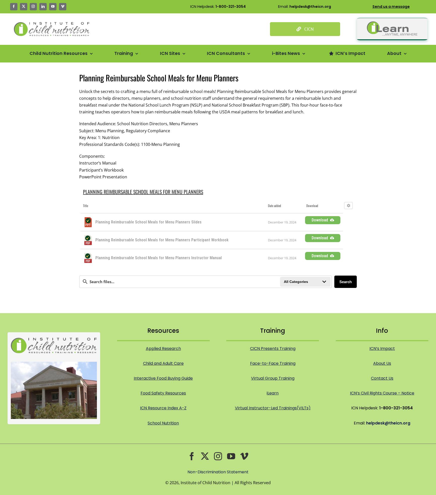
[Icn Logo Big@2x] (52, 24)
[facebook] (13, 6)
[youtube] (53, 6)
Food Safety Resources (163, 393)
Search (345, 282)
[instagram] (33, 6)
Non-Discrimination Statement (218, 472)
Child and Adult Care (163, 363)
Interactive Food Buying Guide (163, 378)
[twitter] (23, 6)
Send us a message (391, 6)
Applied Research (163, 348)
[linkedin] (43, 6)
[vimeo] (62, 6)
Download (320, 220)
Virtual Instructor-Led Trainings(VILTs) (273, 408)
